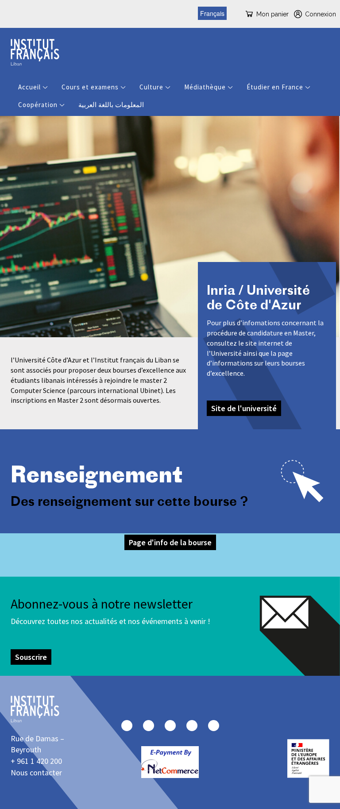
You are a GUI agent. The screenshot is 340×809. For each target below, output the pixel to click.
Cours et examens (90, 87)
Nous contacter (36, 772)
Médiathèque (205, 87)
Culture (151, 87)
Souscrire (31, 657)
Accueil (29, 87)
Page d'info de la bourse (170, 542)
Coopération (38, 104)
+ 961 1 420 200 (36, 761)
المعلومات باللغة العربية (111, 104)
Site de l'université (244, 408)
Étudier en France (275, 87)
